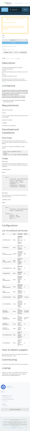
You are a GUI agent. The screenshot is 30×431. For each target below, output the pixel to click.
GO (25, 9)
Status (19, 427)
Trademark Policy (14, 427)
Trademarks (6, 423)
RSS (3, 35)
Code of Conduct (5, 427)
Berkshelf (8, 49)
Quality (18, 58)
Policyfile (4, 49)
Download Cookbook (15, 409)
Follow (16, 42)
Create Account (19, 3)
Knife (12, 49)
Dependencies (8, 58)
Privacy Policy (21, 427)
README (3, 58)
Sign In (26, 3)
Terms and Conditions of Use (13, 427)
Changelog (12, 58)
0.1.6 (14, 40)
